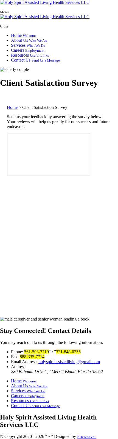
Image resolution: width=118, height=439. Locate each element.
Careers (27, 50)
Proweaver (86, 436)
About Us (29, 40)
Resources (30, 55)
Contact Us (35, 60)
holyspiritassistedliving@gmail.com (69, 361)
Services (28, 45)
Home (23, 35)
